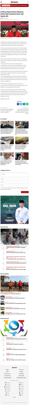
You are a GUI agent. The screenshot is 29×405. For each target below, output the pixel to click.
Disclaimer (21, 373)
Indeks (7, 369)
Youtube (22, 393)
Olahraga (8, 353)
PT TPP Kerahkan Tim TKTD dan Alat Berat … (10, 293)
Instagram (8, 389)
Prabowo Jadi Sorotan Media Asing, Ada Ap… (16, 263)
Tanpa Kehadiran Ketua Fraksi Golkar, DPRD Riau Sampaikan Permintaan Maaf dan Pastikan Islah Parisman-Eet (21, 132)
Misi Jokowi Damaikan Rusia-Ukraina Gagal (16, 269)
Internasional (16, 256)
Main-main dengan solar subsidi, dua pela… (16, 360)
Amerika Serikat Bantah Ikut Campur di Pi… (16, 252)
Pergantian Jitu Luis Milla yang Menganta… (16, 354)
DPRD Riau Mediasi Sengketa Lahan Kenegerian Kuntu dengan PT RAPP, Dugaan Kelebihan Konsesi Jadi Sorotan (6, 148)
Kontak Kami (21, 375)
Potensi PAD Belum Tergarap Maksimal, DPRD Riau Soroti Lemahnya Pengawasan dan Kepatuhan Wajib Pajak (6, 131)
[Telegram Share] (24, 104)
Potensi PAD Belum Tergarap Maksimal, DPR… (15, 303)
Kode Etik (21, 369)
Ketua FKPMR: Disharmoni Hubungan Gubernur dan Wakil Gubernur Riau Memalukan (6, 162)
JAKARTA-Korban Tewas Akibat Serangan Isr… (15, 248)
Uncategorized (11, 292)
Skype (8, 393)
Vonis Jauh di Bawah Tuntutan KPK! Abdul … (15, 298)
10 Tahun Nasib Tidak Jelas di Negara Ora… (16, 259)
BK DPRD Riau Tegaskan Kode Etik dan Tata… (16, 349)
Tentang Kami (7, 375)
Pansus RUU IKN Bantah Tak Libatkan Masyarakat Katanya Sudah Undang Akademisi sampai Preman (22, 110)
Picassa (8, 395)
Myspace (22, 391)
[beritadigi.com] (14, 1)
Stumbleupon (8, 386)
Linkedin (22, 389)
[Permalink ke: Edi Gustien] (1, 18)
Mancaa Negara (16, 246)
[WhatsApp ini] (27, 104)
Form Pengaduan (7, 377)
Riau (7, 257)
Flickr (22, 395)
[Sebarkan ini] (18, 104)
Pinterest (8, 384)
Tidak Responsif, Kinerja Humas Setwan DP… (15, 308)
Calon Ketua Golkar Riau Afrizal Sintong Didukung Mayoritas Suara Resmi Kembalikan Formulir (20, 147)
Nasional (14, 261)
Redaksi (21, 371)
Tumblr (22, 384)
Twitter (22, 382)
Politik (13, 251)
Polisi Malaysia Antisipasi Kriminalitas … (15, 344)
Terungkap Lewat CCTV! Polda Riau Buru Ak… (15, 314)
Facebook (8, 382)
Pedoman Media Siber (21, 377)
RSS (15, 397)
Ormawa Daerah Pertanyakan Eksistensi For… (16, 339)
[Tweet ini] (21, 104)
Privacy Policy (7, 373)
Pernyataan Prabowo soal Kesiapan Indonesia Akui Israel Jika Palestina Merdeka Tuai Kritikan (21, 162)
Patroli (7, 358)
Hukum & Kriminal (9, 246)
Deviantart (8, 391)
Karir (7, 371)
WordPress (22, 386)
